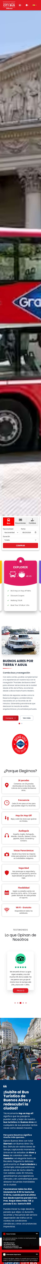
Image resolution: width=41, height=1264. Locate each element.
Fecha (23, 529)
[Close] (37, 1233)
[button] (20, 5)
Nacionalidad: (8, 529)
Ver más (27, 718)
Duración (6, 536)
